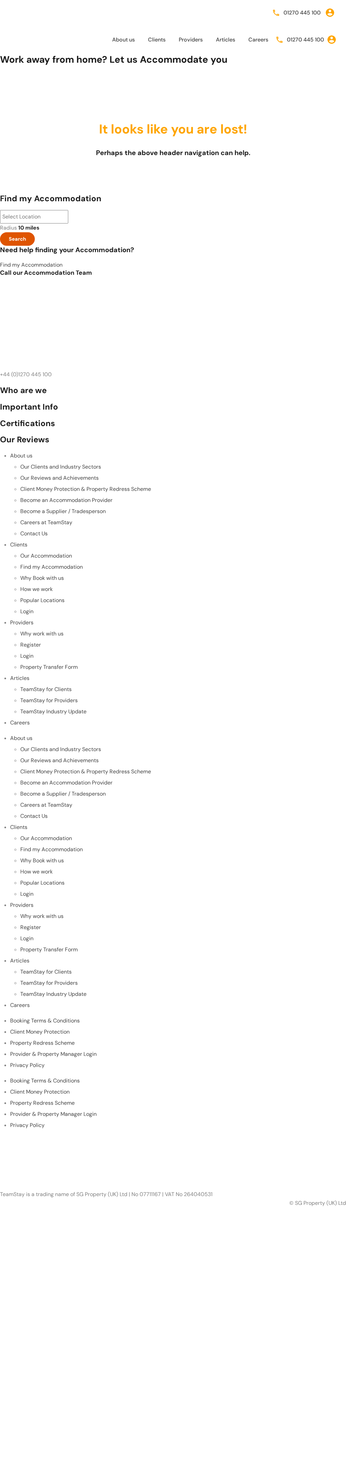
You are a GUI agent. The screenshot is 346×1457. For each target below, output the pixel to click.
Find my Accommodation (51, 566)
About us (123, 39)
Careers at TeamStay (46, 522)
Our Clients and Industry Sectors (60, 466)
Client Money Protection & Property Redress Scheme (85, 489)
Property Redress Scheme (42, 1042)
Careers (258, 39)
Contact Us (34, 533)
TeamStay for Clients (46, 689)
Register (30, 644)
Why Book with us (42, 578)
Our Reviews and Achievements (59, 477)
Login (26, 611)
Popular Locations (42, 600)
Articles (225, 39)
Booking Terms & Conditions (45, 1020)
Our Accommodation (46, 555)
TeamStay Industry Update (53, 711)
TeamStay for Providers (49, 700)
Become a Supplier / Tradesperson (63, 511)
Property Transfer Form (49, 667)
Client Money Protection (40, 1031)
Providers (191, 39)
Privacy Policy (27, 1065)
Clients (157, 39)
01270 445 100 (302, 12)
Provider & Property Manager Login (53, 1054)
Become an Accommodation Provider (66, 500)
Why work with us (42, 633)
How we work (36, 589)
